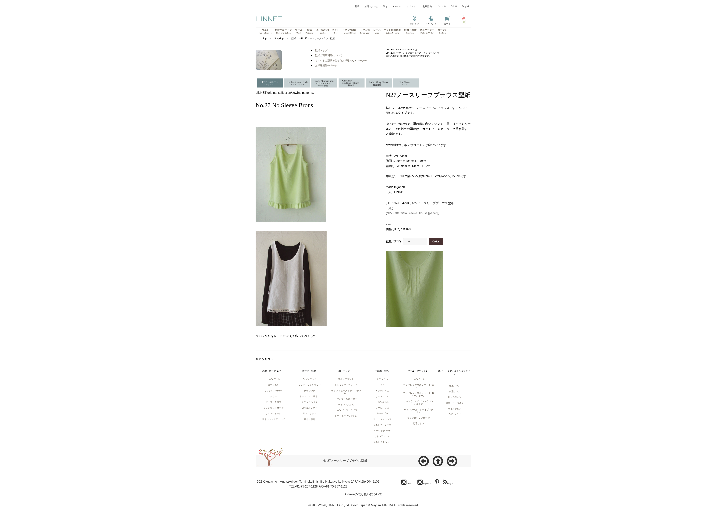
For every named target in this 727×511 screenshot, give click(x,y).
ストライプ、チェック (346, 385)
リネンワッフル (382, 436)
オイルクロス (455, 408)
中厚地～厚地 (381, 371)
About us (397, 6)
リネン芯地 (309, 419)
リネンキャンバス (382, 425)
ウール (299, 31)
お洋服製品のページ (326, 65)
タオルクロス (382, 407)
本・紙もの (323, 31)
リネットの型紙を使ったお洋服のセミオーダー (341, 60)
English (466, 6)
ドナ (382, 385)
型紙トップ (321, 50)
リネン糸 (365, 31)
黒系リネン (454, 385)
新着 (357, 6)
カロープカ (382, 413)
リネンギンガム (346, 404)
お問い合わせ (371, 6)
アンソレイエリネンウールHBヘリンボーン (418, 394)
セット (335, 31)
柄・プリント (345, 371)
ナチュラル (382, 379)
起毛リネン (418, 423)
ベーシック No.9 (382, 430)
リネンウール (418, 379)
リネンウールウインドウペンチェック (418, 402)
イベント (411, 6)
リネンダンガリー (273, 390)
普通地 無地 (309, 371)
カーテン (442, 31)
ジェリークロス (273, 402)
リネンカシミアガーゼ (273, 419)
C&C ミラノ (455, 414)
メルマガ (441, 6)
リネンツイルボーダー (346, 399)
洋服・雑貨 (410, 31)
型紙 (309, 31)
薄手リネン (273, 385)
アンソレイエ (382, 390)
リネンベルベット (382, 442)
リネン (266, 31)
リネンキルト (382, 402)
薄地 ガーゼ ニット (272, 371)
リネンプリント (346, 379)
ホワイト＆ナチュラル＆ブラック (454, 373)
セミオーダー (427, 31)
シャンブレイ (309, 379)
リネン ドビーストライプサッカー (346, 392)
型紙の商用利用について (328, 55)
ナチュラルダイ (309, 402)
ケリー (273, 396)
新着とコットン (283, 31)
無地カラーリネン (455, 403)
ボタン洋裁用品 (392, 31)
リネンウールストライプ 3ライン (418, 410)
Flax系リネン (455, 397)
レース (377, 31)
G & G (454, 6)
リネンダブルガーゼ (273, 407)
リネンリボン (349, 31)
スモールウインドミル (346, 416)
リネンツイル (382, 396)
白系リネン (454, 391)
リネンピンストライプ (346, 410)
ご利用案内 (426, 6)
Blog (385, 6)
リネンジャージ (273, 413)
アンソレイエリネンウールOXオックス (418, 386)
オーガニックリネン (309, 396)
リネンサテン (309, 413)
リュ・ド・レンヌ (382, 419)
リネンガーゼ (273, 379)
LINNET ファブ (309, 407)
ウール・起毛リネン (418, 371)
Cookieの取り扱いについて (363, 494)
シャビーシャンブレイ (309, 385)
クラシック (309, 390)
